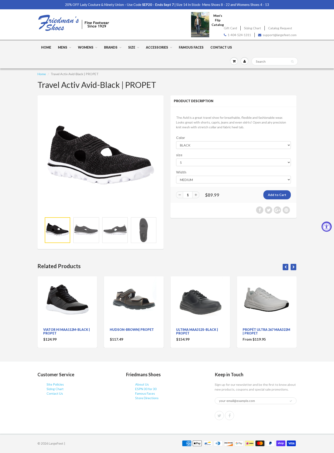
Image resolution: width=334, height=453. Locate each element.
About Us (142, 384)
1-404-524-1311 (239, 35)
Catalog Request (280, 28)
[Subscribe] (290, 401)
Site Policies (55, 384)
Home (46, 47)
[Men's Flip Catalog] (200, 24)
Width (181, 172)
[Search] (292, 61)
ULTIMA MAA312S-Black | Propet (197, 331)
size (179, 155)
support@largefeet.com (280, 35)
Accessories (157, 47)
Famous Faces (191, 47)
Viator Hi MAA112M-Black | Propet (66, 331)
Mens (62, 47)
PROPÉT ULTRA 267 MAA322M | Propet (266, 331)
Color (180, 138)
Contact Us (221, 47)
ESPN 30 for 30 (146, 389)
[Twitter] (219, 415)
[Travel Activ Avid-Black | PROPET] (100, 157)
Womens (85, 47)
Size (131, 47)
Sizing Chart (252, 28)
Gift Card (230, 28)
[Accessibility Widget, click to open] (327, 226)
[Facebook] (229, 415)
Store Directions (147, 398)
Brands (110, 47)
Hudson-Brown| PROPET (132, 330)
